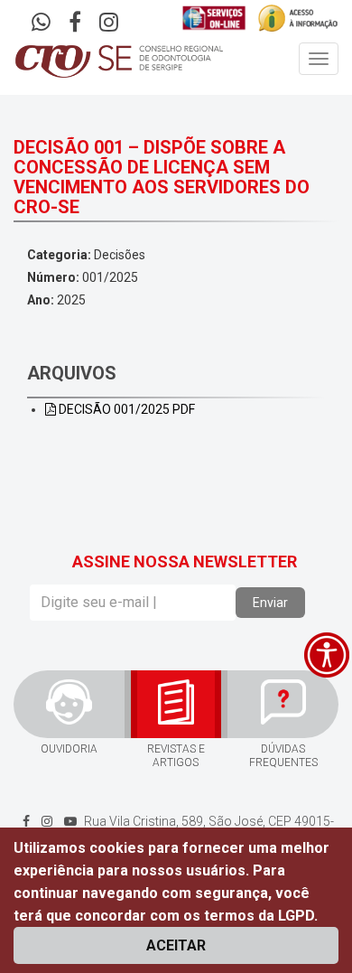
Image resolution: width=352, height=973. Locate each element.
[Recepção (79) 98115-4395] (41, 24)
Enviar (270, 602)
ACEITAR (176, 945)
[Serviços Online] (214, 18)
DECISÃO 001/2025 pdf (125, 409)
